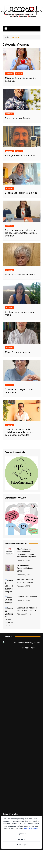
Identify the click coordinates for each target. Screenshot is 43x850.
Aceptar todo (21, 834)
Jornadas (9, 74)
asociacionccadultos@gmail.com (27, 642)
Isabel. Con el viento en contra (20, 274)
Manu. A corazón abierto (17, 352)
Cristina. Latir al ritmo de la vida (21, 192)
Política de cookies (31, 828)
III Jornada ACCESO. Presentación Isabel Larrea (25, 568)
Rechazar (21, 839)
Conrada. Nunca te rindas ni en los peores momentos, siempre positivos (21, 233)
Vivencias (19, 74)
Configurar (21, 845)
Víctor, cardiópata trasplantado (20, 155)
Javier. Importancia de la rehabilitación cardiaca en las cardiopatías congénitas (19, 432)
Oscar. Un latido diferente (17, 118)
